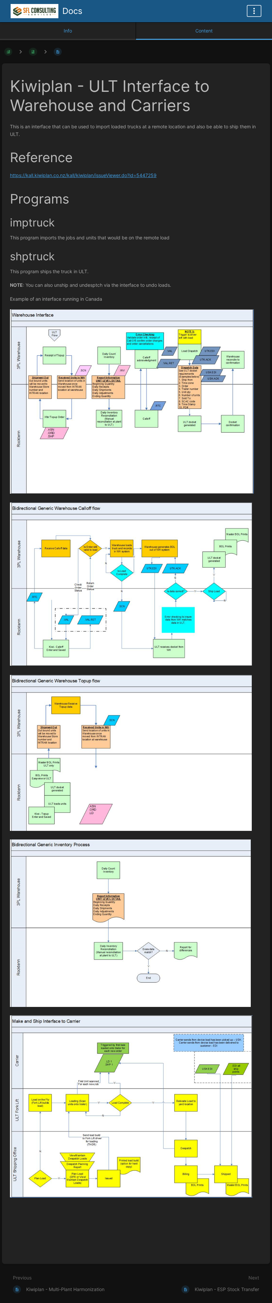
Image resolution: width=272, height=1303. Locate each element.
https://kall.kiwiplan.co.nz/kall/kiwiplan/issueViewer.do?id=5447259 (83, 175)
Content (204, 30)
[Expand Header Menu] (254, 11)
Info (68, 30)
